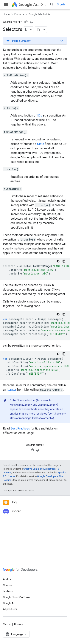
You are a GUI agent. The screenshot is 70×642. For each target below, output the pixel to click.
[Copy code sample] (64, 261)
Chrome (8, 585)
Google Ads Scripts (39, 14)
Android (7, 579)
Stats (40, 144)
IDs (39, 115)
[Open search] (52, 4)
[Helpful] (26, 22)
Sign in (61, 4)
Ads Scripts (40, 4)
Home (6, 14)
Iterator (11, 389)
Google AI (8, 603)
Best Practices (20, 428)
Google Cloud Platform (16, 597)
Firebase (8, 591)
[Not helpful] (31, 22)
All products (10, 609)
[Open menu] (6, 4)
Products (19, 14)
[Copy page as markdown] (38, 30)
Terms (7, 624)
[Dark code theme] (58, 261)
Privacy (18, 624)
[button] (35, 40)
